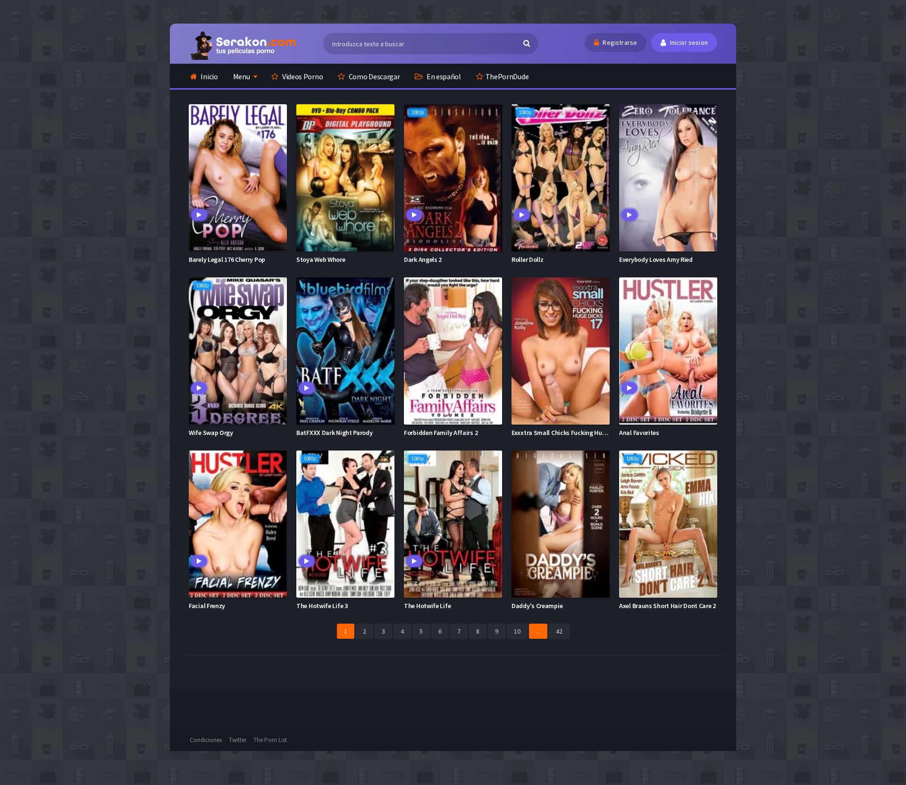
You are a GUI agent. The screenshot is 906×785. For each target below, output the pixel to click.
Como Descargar (373, 76)
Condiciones (206, 740)
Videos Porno (302, 76)
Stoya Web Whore (320, 259)
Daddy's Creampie (537, 605)
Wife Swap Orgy (211, 432)
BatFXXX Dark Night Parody (334, 432)
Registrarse (619, 42)
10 (517, 631)
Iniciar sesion (688, 42)
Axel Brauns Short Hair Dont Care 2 (667, 605)
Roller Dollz (527, 259)
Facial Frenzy (207, 605)
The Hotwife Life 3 (322, 605)
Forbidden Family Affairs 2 (441, 432)
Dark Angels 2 (423, 259)
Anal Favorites (639, 432)
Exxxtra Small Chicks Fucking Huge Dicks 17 (572, 432)
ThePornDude (507, 76)
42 (559, 631)
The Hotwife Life (427, 605)
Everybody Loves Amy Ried (656, 259)
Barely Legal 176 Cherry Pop (227, 259)
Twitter (237, 740)
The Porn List (270, 740)
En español (443, 76)
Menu (241, 76)
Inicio (209, 76)
